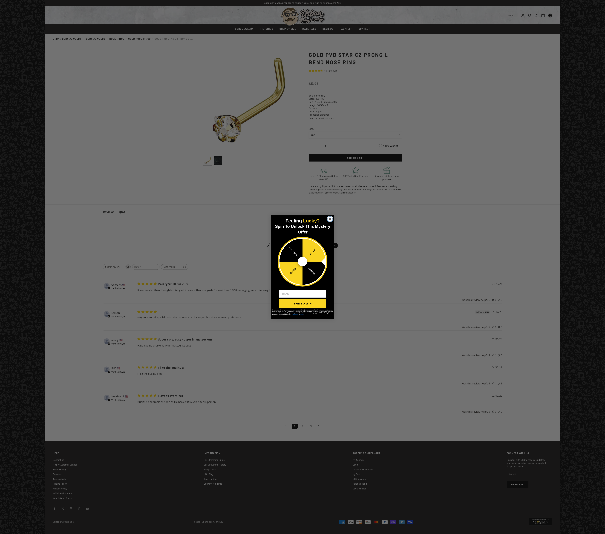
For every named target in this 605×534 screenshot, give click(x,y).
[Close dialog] (330, 219)
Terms (301, 314)
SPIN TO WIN (302, 303)
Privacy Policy (295, 314)
